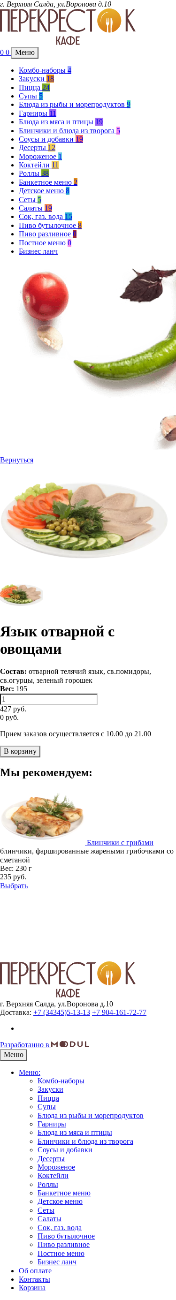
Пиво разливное (48, 234)
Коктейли (39, 165)
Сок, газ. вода (45, 216)
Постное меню (45, 243)
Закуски (36, 79)
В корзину (20, 751)
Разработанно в (25, 1045)
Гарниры (37, 113)
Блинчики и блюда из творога (69, 131)
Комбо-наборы (45, 70)
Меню (25, 52)
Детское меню (44, 191)
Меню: (29, 1072)
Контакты (34, 1279)
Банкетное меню (48, 182)
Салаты (35, 208)
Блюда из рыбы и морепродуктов (74, 104)
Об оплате (35, 1271)
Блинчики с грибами (120, 843)
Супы (31, 96)
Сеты (30, 200)
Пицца (34, 87)
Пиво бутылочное (50, 225)
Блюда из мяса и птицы (61, 122)
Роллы (34, 173)
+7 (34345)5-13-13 (61, 1012)
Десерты (37, 147)
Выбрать (14, 886)
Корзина (32, 1288)
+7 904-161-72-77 (119, 1012)
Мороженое (40, 156)
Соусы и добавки (51, 139)
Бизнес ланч (38, 251)
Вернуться (16, 460)
